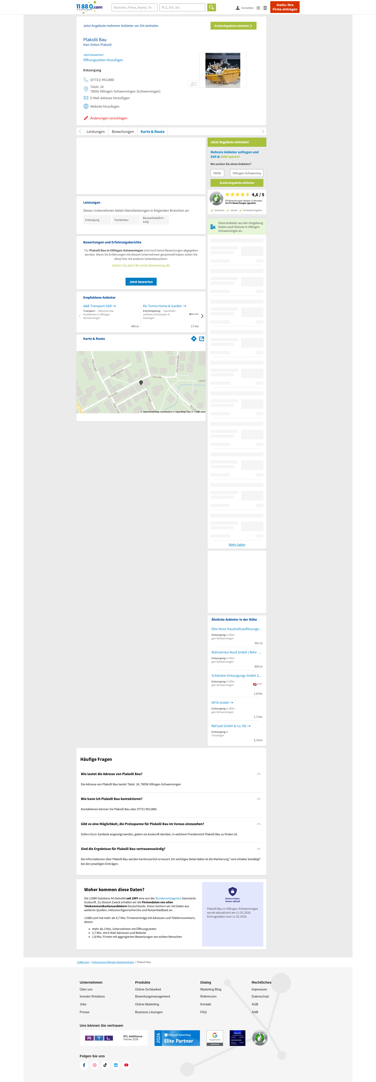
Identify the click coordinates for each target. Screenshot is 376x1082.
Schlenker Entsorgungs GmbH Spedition (237, 675)
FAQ (203, 1012)
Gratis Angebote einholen (231, 26)
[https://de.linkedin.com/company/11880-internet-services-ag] (115, 1065)
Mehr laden (237, 544)
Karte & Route (152, 131)
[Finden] (211, 7)
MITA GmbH (220, 702)
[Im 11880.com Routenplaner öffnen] (194, 338)
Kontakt (205, 1004)
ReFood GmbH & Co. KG (229, 726)
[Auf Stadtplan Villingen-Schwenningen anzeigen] (201, 338)
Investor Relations (92, 996)
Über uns (86, 989)
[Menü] (266, 8)
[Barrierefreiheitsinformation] (260, 8)
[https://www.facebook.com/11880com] (84, 1065)
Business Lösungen (149, 1012)
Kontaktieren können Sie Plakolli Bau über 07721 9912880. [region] (119, 809)
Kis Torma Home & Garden (162, 306)
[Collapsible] (259, 774)
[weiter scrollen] (262, 131)
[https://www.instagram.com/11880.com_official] (94, 1065)
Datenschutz (260, 996)
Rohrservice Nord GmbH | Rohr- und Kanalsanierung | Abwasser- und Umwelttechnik (237, 652)
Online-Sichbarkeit (148, 989)
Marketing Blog (210, 989)
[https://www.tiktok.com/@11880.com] (105, 1065)
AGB (255, 1004)
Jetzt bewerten (141, 281)
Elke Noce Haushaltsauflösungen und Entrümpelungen (237, 629)
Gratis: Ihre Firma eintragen (285, 7)
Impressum (259, 989)
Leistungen (96, 131)
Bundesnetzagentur (168, 898)
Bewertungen (123, 131)
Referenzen (208, 996)
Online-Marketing (147, 1004)
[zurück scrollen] (79, 131)
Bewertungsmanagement (152, 996)
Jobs (83, 1004)
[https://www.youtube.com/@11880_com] (126, 1065)
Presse (84, 1012)
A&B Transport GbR (97, 306)
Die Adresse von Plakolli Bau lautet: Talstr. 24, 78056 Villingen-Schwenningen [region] (131, 784)
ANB (255, 1012)
